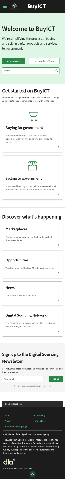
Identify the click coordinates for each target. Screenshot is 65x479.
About (7, 415)
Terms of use (40, 420)
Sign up (56, 378)
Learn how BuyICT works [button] (44, 61)
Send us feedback (13, 403)
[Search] (56, 70)
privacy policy (44, 386)
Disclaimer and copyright (16, 426)
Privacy (7, 420)
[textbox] (22, 379)
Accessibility (39, 415)
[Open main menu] (5, 6)
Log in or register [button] (14, 61)
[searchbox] (28, 71)
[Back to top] (33, 474)
